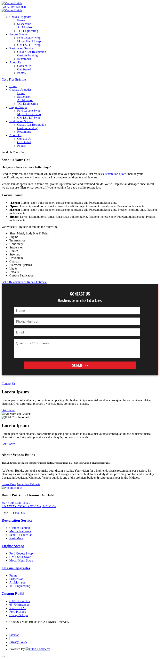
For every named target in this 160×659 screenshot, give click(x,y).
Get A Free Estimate (14, 6)
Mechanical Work (20, 531)
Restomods (24, 59)
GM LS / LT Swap (29, 45)
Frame (21, 20)
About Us (15, 62)
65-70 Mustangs (19, 604)
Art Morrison (25, 27)
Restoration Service (21, 48)
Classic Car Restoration (31, 52)
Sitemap (14, 635)
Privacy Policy (18, 642)
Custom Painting (27, 55)
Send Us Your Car (20, 534)
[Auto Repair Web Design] (38, 649)
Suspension (24, 23)
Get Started (24, 69)
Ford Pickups (17, 611)
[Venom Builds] (12, 3)
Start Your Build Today (16, 502)
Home (13, 86)
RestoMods (16, 538)
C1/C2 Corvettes (19, 601)
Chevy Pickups (18, 615)
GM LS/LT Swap (20, 557)
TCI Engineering (27, 30)
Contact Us (24, 66)
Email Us (19, 512)
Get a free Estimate (28, 484)
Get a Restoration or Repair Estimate (24, 282)
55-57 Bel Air (17, 608)
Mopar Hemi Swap (29, 41)
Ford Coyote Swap (29, 37)
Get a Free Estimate (14, 79)
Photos (21, 73)
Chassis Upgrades (20, 16)
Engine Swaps (18, 34)
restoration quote (115, 173)
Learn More (9, 484)
